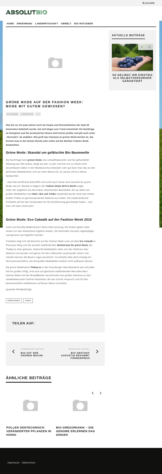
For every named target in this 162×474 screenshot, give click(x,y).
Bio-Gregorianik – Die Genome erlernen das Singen (75, 431)
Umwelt (66, 23)
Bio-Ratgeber (83, 23)
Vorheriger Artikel (32, 349)
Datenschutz (28, 462)
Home (10, 23)
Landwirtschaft (46, 23)
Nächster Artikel (79, 349)
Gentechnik (14, 301)
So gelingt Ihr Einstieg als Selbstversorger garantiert (132, 78)
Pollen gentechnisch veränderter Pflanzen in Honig (28, 431)
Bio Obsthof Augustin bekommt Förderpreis (75, 356)
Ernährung (24, 23)
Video (28, 301)
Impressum (13, 462)
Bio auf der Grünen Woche (32, 354)
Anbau (28, 163)
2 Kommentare (27, 114)
